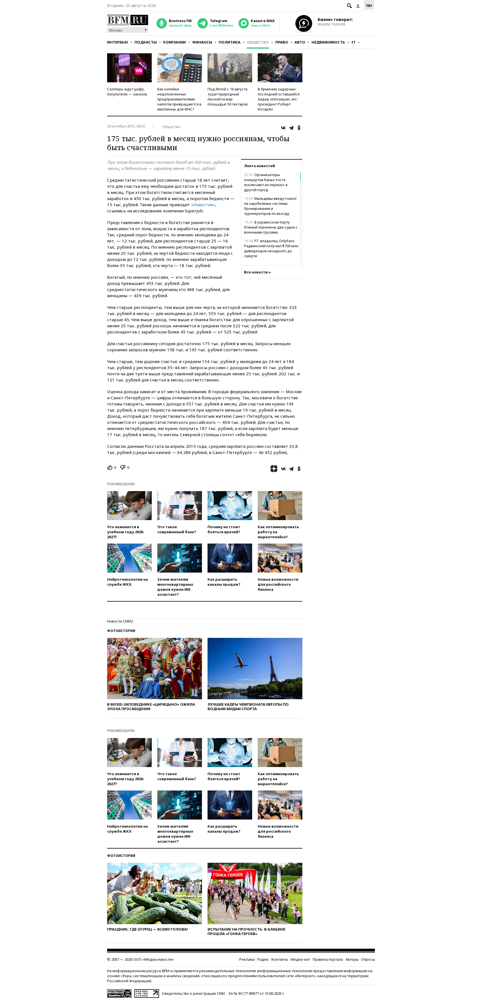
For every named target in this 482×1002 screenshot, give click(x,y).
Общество (258, 42)
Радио (263, 959)
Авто (300, 42)
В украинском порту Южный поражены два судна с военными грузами (271, 227)
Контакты (279, 959)
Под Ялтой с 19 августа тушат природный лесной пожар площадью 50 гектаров (228, 96)
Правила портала (328, 959)
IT (353, 42)
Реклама (247, 959)
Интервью (117, 42)
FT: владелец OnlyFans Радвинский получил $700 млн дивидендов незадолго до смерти (271, 248)
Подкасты (145, 42)
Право (281, 42)
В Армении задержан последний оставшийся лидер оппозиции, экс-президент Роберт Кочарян (279, 99)
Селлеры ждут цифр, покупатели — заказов (127, 91)
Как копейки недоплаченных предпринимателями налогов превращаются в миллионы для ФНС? (179, 99)
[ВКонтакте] (283, 127)
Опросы (368, 959)
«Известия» (203, 204)
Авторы (352, 959)
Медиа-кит (300, 959)
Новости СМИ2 (120, 621)
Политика (229, 42)
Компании (174, 42)
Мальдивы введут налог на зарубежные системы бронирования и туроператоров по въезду (270, 206)
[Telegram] (291, 127)
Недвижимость (328, 42)
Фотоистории (121, 630)
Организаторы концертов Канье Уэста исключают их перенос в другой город (266, 182)
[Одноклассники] (299, 127)
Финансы (202, 42)
